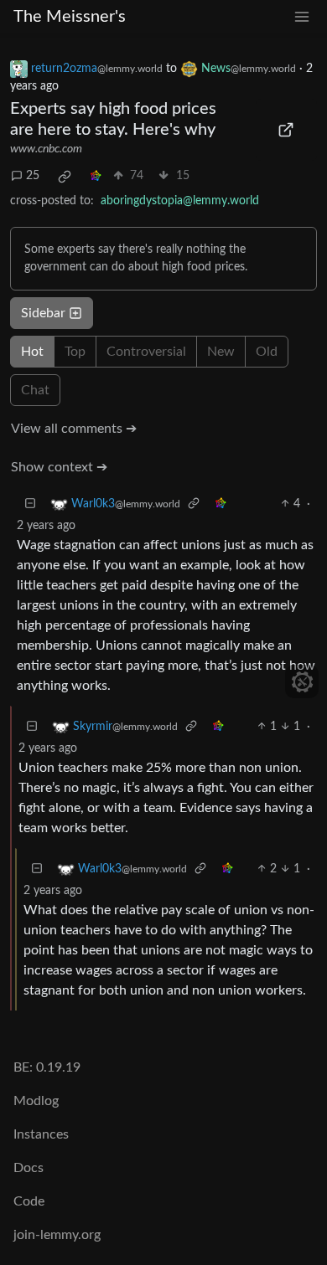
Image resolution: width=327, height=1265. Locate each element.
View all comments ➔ (74, 428)
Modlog (36, 1101)
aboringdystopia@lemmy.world (180, 201)
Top (75, 351)
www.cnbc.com (46, 149)
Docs (28, 1168)
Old (267, 351)
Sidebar (43, 313)
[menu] (302, 17)
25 (32, 176)
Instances (41, 1134)
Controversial (146, 351)
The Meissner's (69, 16)
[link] (64, 177)
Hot (32, 351)
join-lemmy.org (57, 1235)
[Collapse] (30, 504)
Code (28, 1201)
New (221, 351)
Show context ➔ (59, 467)
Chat (35, 390)
